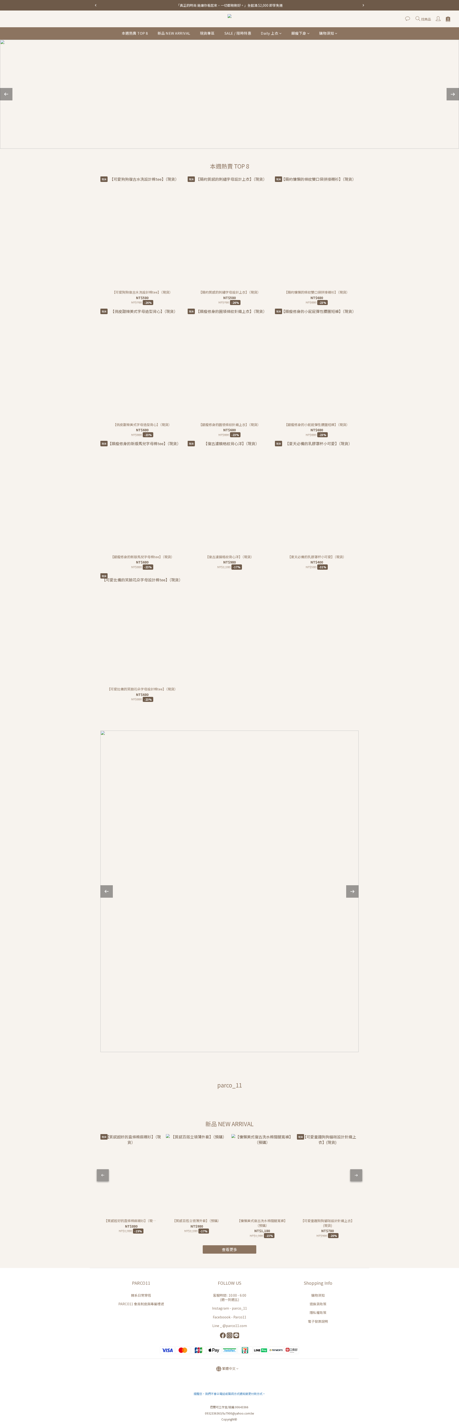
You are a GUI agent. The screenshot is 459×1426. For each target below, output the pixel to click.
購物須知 (326, 33)
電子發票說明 (318, 1321)
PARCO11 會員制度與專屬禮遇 (141, 1303)
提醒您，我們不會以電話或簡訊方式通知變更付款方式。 (229, 1394)
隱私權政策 (318, 1312)
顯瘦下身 (298, 33)
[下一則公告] (363, 5)
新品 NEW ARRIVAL (174, 33)
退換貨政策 (318, 1303)
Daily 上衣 (269, 33)
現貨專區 (207, 33)
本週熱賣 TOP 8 (135, 33)
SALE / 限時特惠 (237, 33)
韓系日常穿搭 (141, 1295)
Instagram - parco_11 (229, 1308)
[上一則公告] (95, 5)
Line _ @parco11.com (229, 1325)
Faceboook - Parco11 (229, 1317)
